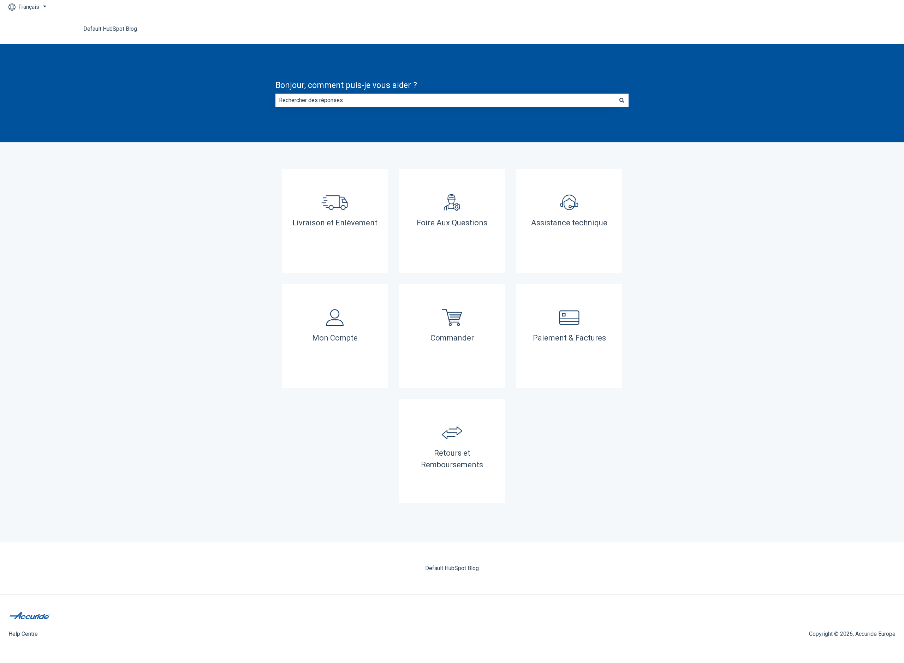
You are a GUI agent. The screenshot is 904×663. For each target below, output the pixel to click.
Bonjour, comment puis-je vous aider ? (346, 85)
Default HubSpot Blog (110, 28)
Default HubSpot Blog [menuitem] (452, 568)
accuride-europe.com (862, 28)
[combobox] (445, 100)
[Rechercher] (622, 100)
